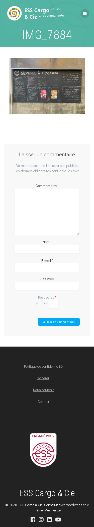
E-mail (47, 260)
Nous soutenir (43, 389)
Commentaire (47, 185)
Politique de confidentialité (43, 366)
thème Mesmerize (47, 510)
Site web (47, 278)
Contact (43, 401)
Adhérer (43, 377)
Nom (47, 241)
